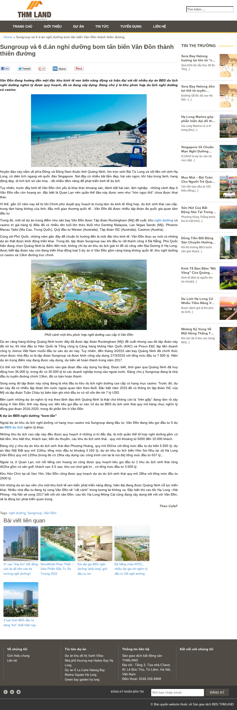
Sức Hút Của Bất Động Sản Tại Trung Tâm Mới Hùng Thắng (198, 212)
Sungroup (35, 513)
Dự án (78, 26)
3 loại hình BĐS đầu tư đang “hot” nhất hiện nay (19, 623)
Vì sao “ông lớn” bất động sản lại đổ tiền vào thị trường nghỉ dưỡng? (20, 569)
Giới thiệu (53, 26)
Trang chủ (22, 26)
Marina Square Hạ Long (80, 674)
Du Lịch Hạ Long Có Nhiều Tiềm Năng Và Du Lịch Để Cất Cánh (197, 303)
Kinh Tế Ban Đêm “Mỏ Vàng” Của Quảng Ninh (198, 273)
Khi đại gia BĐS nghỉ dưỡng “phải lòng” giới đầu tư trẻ (92, 569)
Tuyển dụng (131, 26)
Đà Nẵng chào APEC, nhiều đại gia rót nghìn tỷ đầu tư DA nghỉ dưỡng (131, 569)
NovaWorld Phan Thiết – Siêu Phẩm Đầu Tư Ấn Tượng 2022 (57, 569)
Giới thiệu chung (18, 655)
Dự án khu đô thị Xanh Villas (84, 655)
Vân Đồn (50, 513)
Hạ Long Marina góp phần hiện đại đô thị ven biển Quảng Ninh (198, 121)
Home (7, 37)
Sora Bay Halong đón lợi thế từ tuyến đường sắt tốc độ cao (198, 91)
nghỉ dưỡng (163, 220)
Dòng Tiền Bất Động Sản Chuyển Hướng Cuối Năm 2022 (197, 242)
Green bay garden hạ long (82, 679)
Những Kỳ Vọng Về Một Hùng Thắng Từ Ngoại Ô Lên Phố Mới (198, 333)
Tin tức (102, 26)
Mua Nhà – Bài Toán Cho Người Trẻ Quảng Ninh (198, 182)
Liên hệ (159, 26)
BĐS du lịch (14, 427)
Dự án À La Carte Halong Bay (85, 670)
